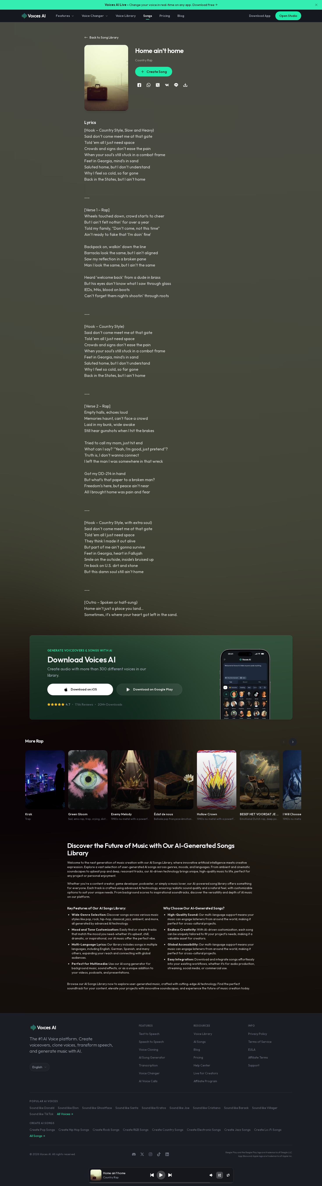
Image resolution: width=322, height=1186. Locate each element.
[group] (161, 1183)
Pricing (164, 16)
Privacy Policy (257, 1034)
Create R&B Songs (136, 1130)
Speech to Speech (151, 1042)
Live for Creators (206, 1073)
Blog (180, 16)
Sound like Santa (126, 1108)
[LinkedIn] (167, 1154)
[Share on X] (158, 85)
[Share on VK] (167, 85)
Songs (147, 16)
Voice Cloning (148, 1050)
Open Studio (288, 16)
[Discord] (134, 1154)
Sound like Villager (265, 1108)
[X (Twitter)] (142, 1154)
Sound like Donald (42, 1108)
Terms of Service (260, 1042)
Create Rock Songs (106, 1130)
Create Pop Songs (42, 1130)
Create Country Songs (167, 1130)
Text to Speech (149, 1034)
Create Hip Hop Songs (73, 1130)
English (37, 1067)
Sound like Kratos (154, 1108)
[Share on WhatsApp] (148, 85)
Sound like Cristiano (207, 1108)
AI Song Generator (152, 1057)
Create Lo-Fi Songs (267, 1130)
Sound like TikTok (41, 1114)
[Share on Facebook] (139, 85)
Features (63, 16)
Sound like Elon (68, 1108)
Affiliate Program (205, 1081)
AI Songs (200, 1042)
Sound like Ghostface (97, 1108)
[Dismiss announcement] (316, 5)
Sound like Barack (236, 1108)
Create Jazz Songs (237, 1130)
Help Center (202, 1065)
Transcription (148, 1065)
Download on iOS (84, 689)
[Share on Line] (176, 85)
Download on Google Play (153, 689)
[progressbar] (161, 1183)
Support (253, 1065)
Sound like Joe (179, 1108)
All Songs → (37, 1136)
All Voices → (65, 1114)
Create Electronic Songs (204, 1130)
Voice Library (126, 16)
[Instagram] (150, 1154)
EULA (251, 1050)
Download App (260, 16)
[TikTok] (159, 1154)
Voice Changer (93, 16)
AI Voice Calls (148, 1081)
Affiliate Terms (258, 1057)
